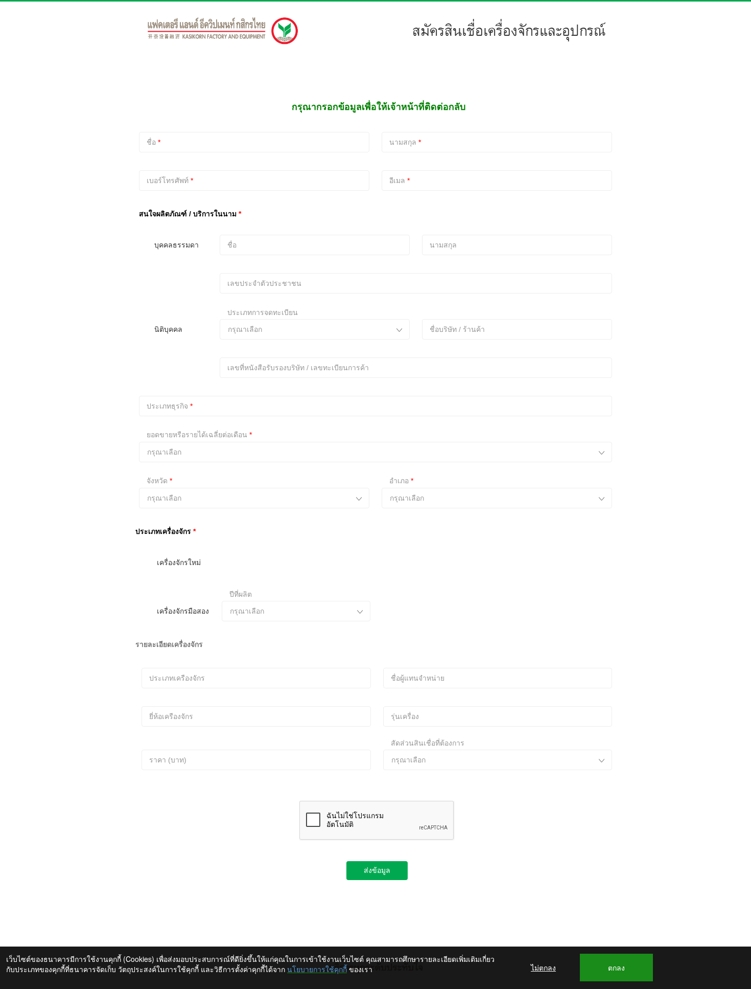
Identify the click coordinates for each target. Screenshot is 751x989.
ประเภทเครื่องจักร (163, 531)
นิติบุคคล (168, 329)
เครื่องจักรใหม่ (179, 562)
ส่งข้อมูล (377, 870)
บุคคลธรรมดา (176, 245)
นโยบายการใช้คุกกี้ (317, 969)
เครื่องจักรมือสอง (183, 611)
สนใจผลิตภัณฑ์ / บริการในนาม (188, 214)
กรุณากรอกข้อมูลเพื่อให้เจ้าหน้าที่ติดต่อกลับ (378, 107)
